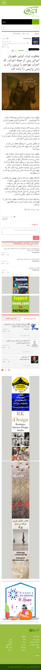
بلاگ (23, 33)
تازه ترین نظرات (11, 318)
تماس (37, 647)
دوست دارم (12, 50)
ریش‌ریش (24, 357)
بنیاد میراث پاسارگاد (31, 209)
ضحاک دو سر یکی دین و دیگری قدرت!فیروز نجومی (18, 341)
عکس (10, 639)
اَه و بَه (10, 650)
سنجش (23, 650)
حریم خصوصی (34, 644)
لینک (24, 642)
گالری (10, 642)
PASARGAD (27, 39)
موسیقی (23, 647)
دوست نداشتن (29, 50)
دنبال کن (4, 38)
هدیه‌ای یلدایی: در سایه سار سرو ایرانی (28, 259)
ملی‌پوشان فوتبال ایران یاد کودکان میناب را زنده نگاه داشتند (17, 325)
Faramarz (27, 329)
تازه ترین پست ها (30, 318)
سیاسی (24, 351)
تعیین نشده (5, 41)
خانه (27, 33)
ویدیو (24, 644)
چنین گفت (8, 647)
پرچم (4, 219)
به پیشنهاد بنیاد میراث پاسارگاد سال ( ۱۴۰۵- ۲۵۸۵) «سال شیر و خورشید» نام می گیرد (21, 250)
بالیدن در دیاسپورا (34, 268)
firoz (28, 345)
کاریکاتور (9, 644)
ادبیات (24, 366)
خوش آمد (36, 639)
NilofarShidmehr (25, 359)
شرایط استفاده (34, 642)
